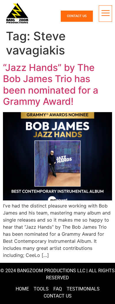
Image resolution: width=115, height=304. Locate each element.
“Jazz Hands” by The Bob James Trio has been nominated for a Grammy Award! (50, 84)
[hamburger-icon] (105, 13)
